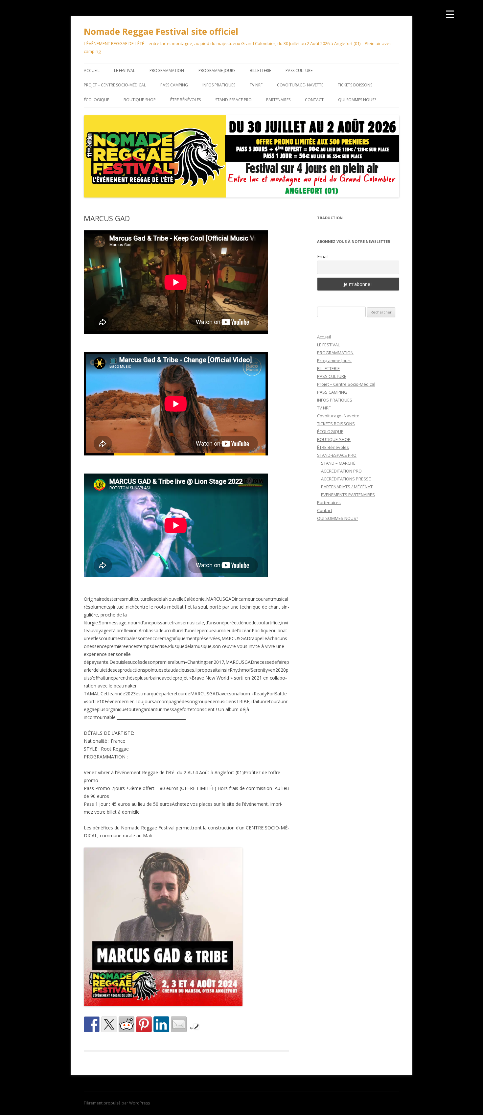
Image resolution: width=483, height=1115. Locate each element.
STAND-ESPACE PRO (233, 100)
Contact (314, 100)
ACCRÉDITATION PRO (341, 471)
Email (323, 256)
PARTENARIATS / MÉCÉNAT (347, 487)
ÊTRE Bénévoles (185, 100)
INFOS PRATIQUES (218, 85)
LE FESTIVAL (124, 70)
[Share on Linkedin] (161, 1024)
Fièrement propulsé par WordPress (117, 1103)
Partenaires (278, 100)
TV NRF (256, 85)
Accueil (92, 70)
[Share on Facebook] (92, 1024)
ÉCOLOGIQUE (96, 100)
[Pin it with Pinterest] (144, 1024)
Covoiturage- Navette (300, 85)
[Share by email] (179, 1024)
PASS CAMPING (174, 85)
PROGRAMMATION (167, 70)
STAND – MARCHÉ (338, 463)
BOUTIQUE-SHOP (140, 100)
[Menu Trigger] (450, 14)
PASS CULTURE (299, 70)
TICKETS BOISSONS (355, 85)
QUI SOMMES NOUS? (357, 100)
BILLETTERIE (260, 70)
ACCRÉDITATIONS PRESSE (346, 479)
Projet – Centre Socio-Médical (115, 85)
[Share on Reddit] (126, 1024)
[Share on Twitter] (109, 1024)
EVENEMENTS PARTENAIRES (348, 495)
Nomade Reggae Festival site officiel (161, 31)
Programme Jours (216, 70)
